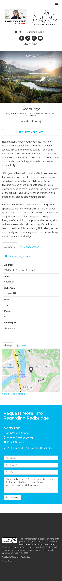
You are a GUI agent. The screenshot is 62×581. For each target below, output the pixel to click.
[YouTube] (40, 38)
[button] (3, 77)
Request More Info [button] (31, 132)
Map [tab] (9, 345)
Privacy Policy (7, 561)
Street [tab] (23, 345)
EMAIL (21, 32)
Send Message (12, 497)
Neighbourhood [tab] (30, 247)
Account (32, 44)
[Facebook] (22, 38)
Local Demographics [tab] (18, 256)
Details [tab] (11, 247)
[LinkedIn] (34, 38)
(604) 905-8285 (37, 32)
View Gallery (31, 56)
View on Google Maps (13, 393)
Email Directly (15, 442)
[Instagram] (28, 38)
